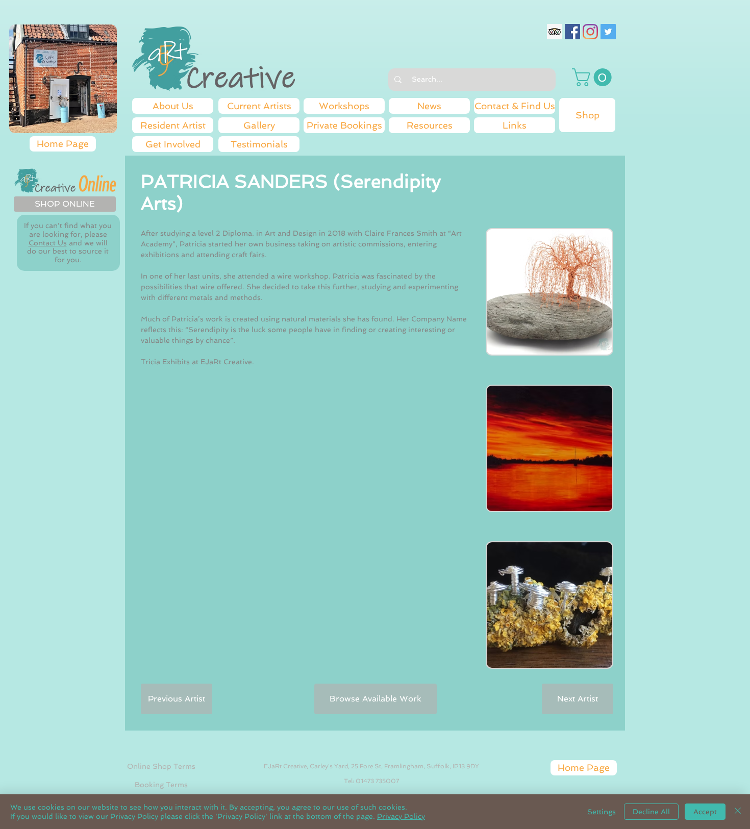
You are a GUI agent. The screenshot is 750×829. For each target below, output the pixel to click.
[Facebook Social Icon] (572, 31)
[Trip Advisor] (554, 31)
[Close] (738, 811)
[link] (594, 77)
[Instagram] (590, 31)
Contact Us (48, 243)
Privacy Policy (401, 816)
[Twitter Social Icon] (608, 31)
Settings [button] (601, 812)
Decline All (651, 812)
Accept (705, 812)
